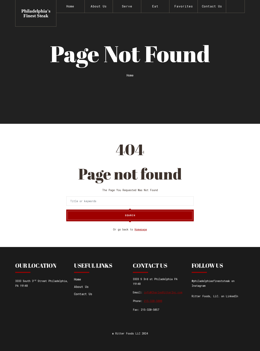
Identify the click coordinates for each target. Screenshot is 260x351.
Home (70, 6)
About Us (99, 6)
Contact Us (212, 6)
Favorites (183, 6)
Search (130, 215)
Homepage (141, 229)
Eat (155, 6)
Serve (127, 6)
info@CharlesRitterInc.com (163, 292)
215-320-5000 (153, 301)
